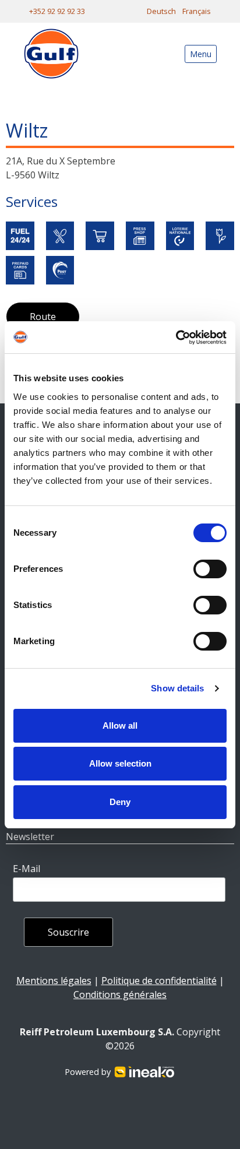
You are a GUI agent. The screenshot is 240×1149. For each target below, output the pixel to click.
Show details (177, 688)
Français (196, 11)
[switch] (210, 569)
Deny (120, 802)
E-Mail (26, 868)
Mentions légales (53, 980)
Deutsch (161, 11)
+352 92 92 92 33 (57, 11)
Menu (200, 53)
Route (43, 316)
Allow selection (120, 763)
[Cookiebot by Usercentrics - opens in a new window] (176, 337)
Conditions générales (120, 994)
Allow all (120, 725)
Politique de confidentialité (159, 980)
